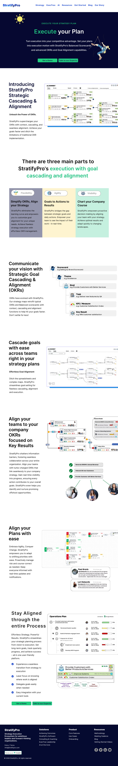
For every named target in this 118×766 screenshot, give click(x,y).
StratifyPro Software (47, 736)
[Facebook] (96, 750)
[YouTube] (110, 750)
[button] (40, 5)
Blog (96, 739)
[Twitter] (101, 750)
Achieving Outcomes (47, 733)
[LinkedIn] (105, 750)
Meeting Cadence (101, 736)
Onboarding (73, 739)
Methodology (99, 733)
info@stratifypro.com (12, 748)
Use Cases (73, 736)
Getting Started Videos (103, 742)
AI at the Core (44, 745)
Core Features (74, 733)
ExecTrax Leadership (47, 742)
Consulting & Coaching (48, 739)
